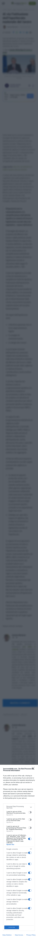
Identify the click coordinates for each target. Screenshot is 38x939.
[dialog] (19, 852)
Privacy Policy (31, 935)
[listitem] (19, 807)
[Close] (34, 769)
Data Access (19, 935)
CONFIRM (12, 927)
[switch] (30, 812)
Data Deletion (7, 935)
